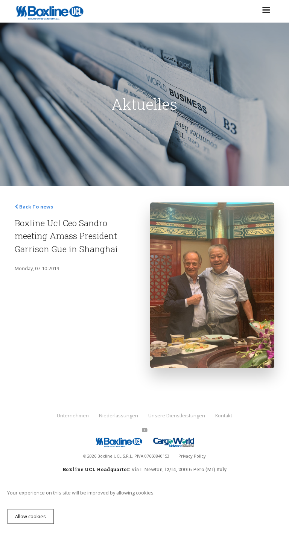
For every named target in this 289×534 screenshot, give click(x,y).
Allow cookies (30, 516)
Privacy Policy (192, 456)
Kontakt (223, 415)
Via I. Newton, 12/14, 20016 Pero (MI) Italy (179, 469)
